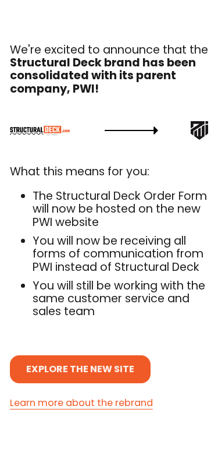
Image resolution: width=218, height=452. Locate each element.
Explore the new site (80, 369)
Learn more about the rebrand (81, 403)
